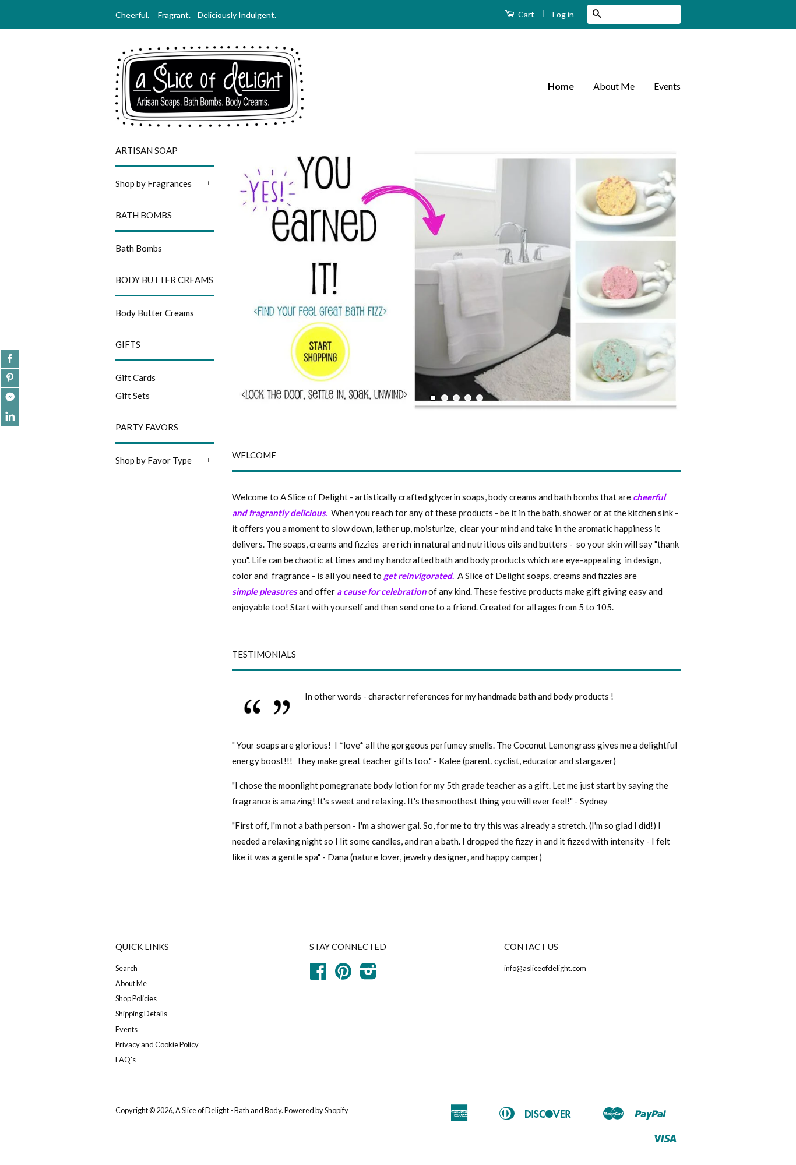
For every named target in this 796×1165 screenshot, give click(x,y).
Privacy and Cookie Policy (157, 1044)
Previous (257, 279)
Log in (563, 14)
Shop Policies (136, 998)
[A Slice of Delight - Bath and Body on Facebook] (318, 975)
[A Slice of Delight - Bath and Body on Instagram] (369, 975)
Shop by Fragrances (153, 183)
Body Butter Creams (154, 313)
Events (667, 85)
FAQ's (125, 1059)
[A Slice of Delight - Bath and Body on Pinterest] (343, 975)
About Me (614, 85)
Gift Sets (132, 395)
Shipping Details (141, 1013)
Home (561, 85)
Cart (525, 14)
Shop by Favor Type (153, 460)
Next (656, 279)
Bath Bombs (138, 248)
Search (126, 968)
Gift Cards (135, 377)
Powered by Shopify (316, 1110)
